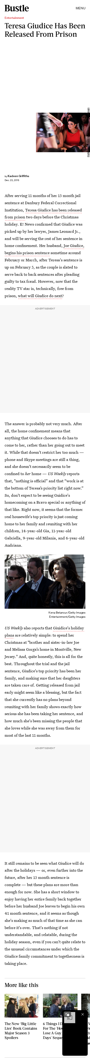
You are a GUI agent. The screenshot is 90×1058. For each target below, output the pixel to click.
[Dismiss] (82, 1014)
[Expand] (67, 1014)
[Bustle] (17, 8)
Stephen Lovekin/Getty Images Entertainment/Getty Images (88, 132)
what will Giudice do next (40, 295)
